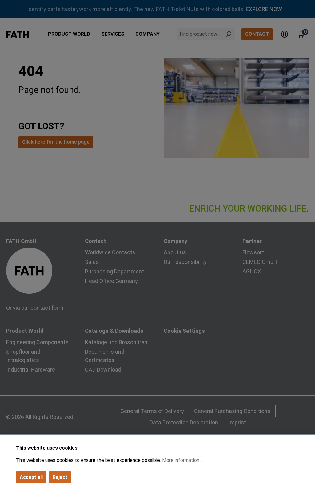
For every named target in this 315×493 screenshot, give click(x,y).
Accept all (31, 477)
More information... (182, 460)
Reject (60, 477)
